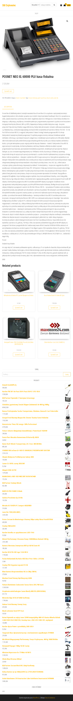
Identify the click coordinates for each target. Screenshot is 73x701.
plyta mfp (56, 98)
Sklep (36, 13)
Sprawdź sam (8, 91)
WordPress (36, 698)
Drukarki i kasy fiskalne (21, 98)
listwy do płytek (49, 98)
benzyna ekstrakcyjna (33, 98)
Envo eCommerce (50, 698)
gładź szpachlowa (42, 98)
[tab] (9, 106)
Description (8, 107)
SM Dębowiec (9, 5)
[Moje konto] (61, 5)
